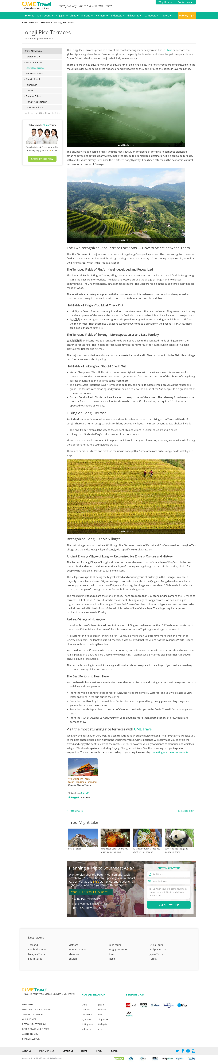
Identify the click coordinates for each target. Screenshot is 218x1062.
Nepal (112, 958)
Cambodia (150, 15)
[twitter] (177, 1051)
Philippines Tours (159, 949)
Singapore (103, 1019)
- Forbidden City (32, 56)
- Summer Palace (32, 96)
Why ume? (27, 1004)
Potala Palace (74, 848)
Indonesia (116, 15)
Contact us (184, 2)
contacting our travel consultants (169, 752)
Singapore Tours (118, 949)
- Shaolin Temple (32, 79)
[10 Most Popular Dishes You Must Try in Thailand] (147, 838)
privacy (98, 1050)
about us (26, 1050)
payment (114, 1050)
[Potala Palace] (83, 838)
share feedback (31, 1038)
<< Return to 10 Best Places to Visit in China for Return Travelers (56, 113)
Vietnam (100, 15)
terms (84, 1050)
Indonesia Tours (78, 949)
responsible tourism (34, 1024)
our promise (29, 1019)
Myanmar (74, 954)
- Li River (28, 90)
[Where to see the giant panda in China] (179, 838)
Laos (100, 1014)
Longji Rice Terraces (66, 22)
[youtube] (193, 1051)
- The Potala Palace (33, 73)
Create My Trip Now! (42, 158)
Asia (111, 954)
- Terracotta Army (33, 62)
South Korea (35, 958)
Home (30, 15)
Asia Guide (33, 22)
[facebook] (182, 1051)
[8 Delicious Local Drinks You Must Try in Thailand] (115, 838)
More (166, 15)
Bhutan (73, 958)
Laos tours (115, 945)
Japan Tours (156, 954)
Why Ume (164, 2)
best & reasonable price (35, 1029)
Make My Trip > (186, 15)
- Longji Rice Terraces (35, 67)
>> (187, 810)
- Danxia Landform (33, 107)
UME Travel (143, 729)
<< (75, 810)
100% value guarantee (34, 1014)
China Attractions (33, 51)
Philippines (133, 15)
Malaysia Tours (36, 954)
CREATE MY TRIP (169, 905)
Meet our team (47, 1050)
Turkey (153, 958)
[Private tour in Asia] (39, 6)
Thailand (85, 15)
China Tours (156, 945)
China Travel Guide (48, 22)
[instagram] (188, 1051)
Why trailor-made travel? (36, 1009)
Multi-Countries (46, 15)
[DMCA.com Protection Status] (120, 1058)
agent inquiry (30, 1033)
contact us (67, 1050)
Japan (62, 15)
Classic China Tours (79, 785)
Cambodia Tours (37, 949)
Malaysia (102, 1024)
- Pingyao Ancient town (35, 101)
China (73, 15)
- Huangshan (30, 84)
